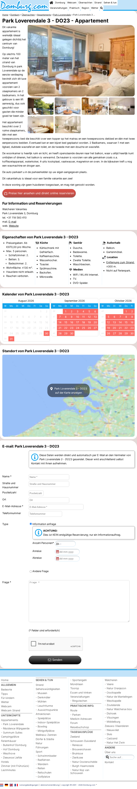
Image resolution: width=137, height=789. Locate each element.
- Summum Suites (11, 732)
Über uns (110, 752)
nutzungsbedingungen (28, 785)
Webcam (71, 2)
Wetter (94, 8)
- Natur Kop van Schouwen (79, 771)
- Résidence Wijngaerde (15, 728)
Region (85, 8)
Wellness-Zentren (46, 734)
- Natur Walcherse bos (118, 709)
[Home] (51, 2)
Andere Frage (40, 571)
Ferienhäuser (8, 740)
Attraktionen (43, 713)
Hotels (5, 761)
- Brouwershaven (80, 749)
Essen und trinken (81, 692)
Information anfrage (44, 524)
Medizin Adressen (81, 718)
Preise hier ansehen (41, 193)
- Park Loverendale (12, 724)
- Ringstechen (78, 700)
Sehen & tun (110, 2)
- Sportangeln (78, 680)
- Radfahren (43, 759)
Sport (39, 751)
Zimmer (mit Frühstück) (15, 765)
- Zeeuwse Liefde (11, 757)
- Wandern (42, 764)
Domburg (60, 2)
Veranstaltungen (58, 8)
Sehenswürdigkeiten (48, 688)
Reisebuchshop (79, 727)
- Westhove (8, 753)
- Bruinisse (76, 753)
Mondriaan (76, 684)
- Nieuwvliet (112, 730)
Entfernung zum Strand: (120, 262)
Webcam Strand (10, 710)
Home (4, 680)
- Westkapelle (113, 700)
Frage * (6, 582)
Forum (74, 722)
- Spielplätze (43, 718)
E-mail (12, 221)
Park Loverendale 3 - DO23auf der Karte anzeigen (70, 390)
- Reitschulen (43, 772)
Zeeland (75, 736)
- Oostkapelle (113, 692)
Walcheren (111, 680)
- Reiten (40, 768)
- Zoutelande (112, 705)
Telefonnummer (11, 513)
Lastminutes (8, 770)
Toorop (74, 688)
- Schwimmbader (46, 755)
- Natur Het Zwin (115, 742)
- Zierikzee (76, 757)
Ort (4, 499)
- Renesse (76, 745)
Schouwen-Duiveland (83, 740)
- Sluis (108, 734)
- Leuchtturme (44, 705)
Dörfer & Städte (45, 739)
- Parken (75, 714)
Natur (39, 743)
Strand (98, 2)
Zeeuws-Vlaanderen (117, 725)
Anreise (37, 550)
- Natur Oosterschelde (83, 761)
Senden (57, 659)
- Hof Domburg (10, 749)
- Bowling (41, 726)
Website (14, 225)
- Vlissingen (112, 717)
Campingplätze (10, 736)
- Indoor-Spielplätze (48, 722)
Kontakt (109, 762)
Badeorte (6, 689)
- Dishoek (110, 713)
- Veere (109, 684)
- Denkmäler (43, 697)
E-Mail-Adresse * (12, 506)
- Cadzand (111, 738)
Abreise (37, 557)
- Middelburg (112, 721)
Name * (6, 476)
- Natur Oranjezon (115, 688)
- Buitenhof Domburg (13, 745)
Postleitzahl (9, 492)
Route (73, 710)
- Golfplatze (43, 776)
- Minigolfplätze (45, 730)
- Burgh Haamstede (82, 765)
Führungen (42, 747)
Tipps (4, 693)
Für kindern (7, 697)
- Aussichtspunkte (47, 709)
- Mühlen (41, 701)
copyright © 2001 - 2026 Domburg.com (78, 785)
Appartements (9, 720)
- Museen (41, 693)
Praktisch (74, 8)
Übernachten (85, 2)
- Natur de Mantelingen (118, 696)
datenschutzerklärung (49, 785)
